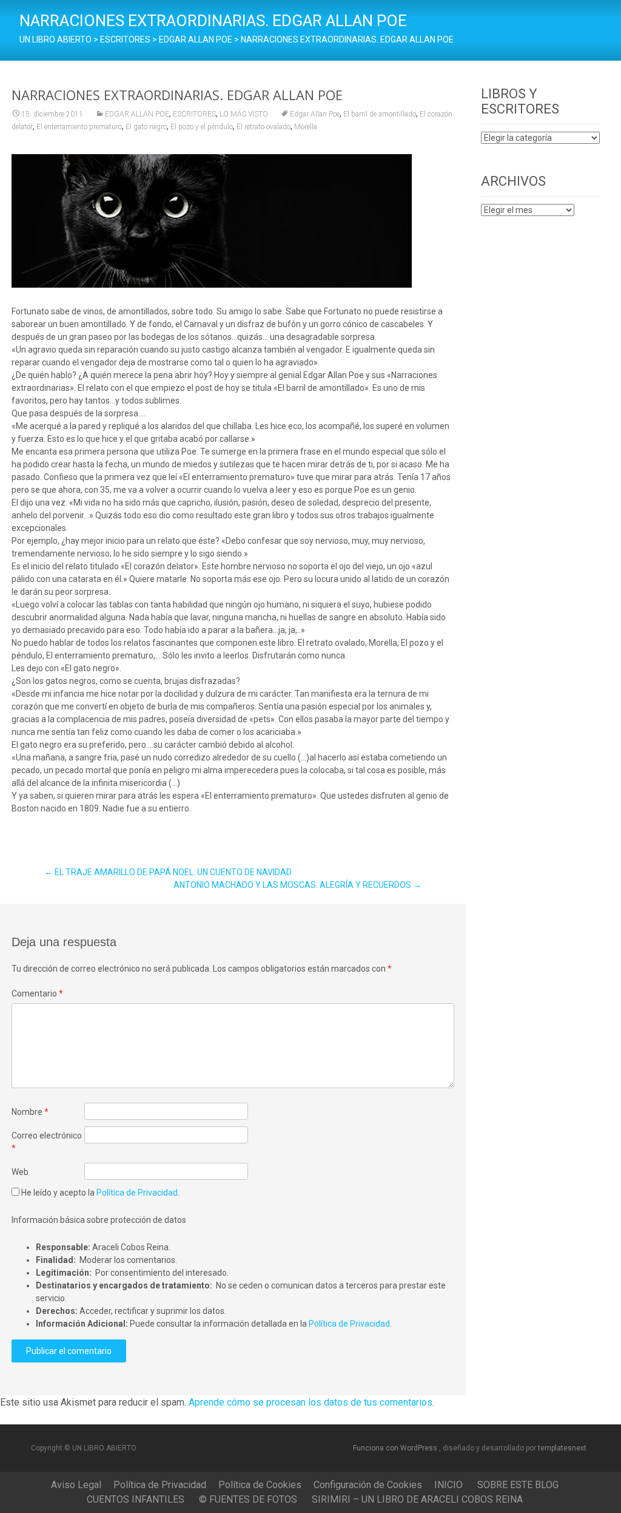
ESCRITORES (194, 114)
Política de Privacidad (137, 1192)
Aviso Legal (76, 1485)
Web (20, 1172)
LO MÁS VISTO (244, 114)
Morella (305, 127)
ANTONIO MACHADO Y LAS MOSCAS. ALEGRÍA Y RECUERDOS (297, 885)
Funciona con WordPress (396, 1448)
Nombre (30, 1112)
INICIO (448, 1485)
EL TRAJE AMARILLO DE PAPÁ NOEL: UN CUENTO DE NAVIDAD (168, 872)
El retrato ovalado (263, 127)
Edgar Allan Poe (315, 114)
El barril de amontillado (379, 114)
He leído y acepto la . (99, 1192)
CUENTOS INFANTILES (135, 1499)
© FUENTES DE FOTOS (248, 1499)
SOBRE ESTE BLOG (518, 1485)
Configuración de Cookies (368, 1485)
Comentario (37, 993)
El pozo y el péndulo (201, 127)
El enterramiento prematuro (79, 127)
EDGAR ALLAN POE (137, 114)
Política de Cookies (259, 1485)
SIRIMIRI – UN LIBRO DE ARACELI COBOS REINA (417, 1499)
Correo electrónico (47, 1142)
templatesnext (562, 1448)
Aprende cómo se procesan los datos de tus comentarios (310, 1402)
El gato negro (146, 127)
